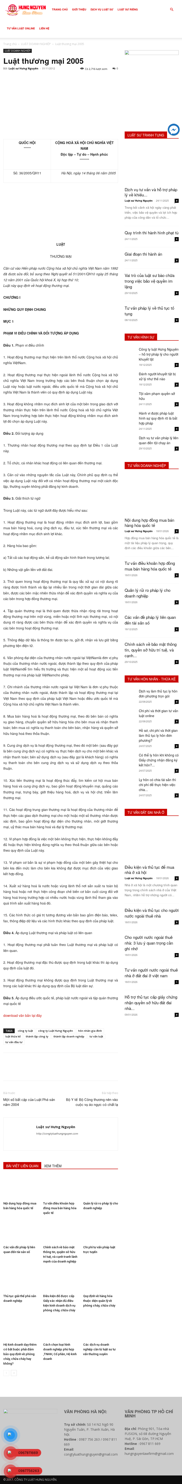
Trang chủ (10, 44)
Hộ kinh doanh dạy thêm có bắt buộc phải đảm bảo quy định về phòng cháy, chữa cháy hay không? (19, 1354)
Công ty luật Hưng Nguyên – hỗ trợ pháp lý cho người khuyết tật (159, 354)
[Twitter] (19, 79)
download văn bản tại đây (22, 1015)
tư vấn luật (96, 1036)
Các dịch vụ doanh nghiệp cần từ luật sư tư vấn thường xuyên (99, 1349)
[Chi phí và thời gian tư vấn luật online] (130, 714)
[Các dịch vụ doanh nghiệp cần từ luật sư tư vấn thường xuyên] (100, 1329)
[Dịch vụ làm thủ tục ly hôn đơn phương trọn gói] (130, 695)
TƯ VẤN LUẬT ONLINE (21, 28)
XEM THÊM (53, 1165)
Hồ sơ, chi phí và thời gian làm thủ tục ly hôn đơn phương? (158, 735)
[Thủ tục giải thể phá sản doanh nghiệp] (20, 1280)
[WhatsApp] (41, 79)
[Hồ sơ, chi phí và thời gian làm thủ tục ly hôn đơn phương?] (130, 734)
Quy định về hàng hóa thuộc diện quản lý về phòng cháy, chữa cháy (99, 1300)
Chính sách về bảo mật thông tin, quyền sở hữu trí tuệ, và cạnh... (151, 649)
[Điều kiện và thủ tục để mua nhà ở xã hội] (152, 841)
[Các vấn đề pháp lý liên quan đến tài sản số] (20, 1231)
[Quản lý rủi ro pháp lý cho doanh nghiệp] (100, 1187)
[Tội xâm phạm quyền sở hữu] (130, 397)
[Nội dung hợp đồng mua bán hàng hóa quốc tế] (20, 1187)
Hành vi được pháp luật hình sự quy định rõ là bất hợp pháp (158, 418)
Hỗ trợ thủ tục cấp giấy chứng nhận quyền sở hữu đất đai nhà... (151, 1002)
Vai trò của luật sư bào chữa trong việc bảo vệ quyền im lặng (149, 281)
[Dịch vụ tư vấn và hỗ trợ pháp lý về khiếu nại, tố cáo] (152, 164)
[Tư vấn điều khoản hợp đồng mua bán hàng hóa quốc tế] (60, 1187)
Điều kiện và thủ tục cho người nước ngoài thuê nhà (152, 913)
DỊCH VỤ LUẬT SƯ (102, 9)
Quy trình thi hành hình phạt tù (151, 232)
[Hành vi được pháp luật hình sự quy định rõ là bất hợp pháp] (130, 417)
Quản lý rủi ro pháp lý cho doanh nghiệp (147, 593)
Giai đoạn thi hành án (143, 254)
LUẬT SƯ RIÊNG (128, 9)
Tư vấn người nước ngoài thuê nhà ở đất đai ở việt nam (151, 972)
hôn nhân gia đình (90, 1030)
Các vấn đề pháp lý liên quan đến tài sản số (150, 620)
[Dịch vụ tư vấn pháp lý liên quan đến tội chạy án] (130, 441)
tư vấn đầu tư (14, 1042)
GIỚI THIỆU (79, 9)
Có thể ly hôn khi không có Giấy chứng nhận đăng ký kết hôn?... (159, 760)
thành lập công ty (37, 1036)
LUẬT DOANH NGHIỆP (36, 44)
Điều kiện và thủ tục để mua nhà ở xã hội (149, 869)
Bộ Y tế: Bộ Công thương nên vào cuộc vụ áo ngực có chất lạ (92, 1102)
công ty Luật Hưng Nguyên (55, 1030)
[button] (171, 9)
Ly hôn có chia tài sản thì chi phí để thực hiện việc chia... (157, 784)
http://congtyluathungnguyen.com (57, 1133)
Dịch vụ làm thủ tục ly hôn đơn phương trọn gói (158, 693)
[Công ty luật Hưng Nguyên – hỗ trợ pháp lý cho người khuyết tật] (130, 353)
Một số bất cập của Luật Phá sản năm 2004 (29, 1102)
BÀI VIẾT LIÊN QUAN (22, 1165)
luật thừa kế (13, 1036)
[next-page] (14, 1373)
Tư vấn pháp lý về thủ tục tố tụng (149, 311)
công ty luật (25, 1030)
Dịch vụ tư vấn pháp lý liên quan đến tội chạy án (158, 440)
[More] (52, 79)
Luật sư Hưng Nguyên (23, 68)
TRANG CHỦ (60, 9)
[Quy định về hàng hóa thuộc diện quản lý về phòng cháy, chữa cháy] (100, 1280)
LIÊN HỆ (44, 28)
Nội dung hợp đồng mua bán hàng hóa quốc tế (149, 522)
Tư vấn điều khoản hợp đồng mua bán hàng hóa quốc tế (59, 1208)
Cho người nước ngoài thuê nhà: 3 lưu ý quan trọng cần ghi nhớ (149, 942)
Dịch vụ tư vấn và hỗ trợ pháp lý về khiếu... (151, 192)
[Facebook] (8, 79)
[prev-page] (6, 1373)
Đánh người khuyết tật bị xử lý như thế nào (157, 376)
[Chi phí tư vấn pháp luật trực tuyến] (100, 1231)
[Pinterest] (30, 79)
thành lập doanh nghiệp (69, 1036)
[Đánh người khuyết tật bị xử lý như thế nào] (130, 377)
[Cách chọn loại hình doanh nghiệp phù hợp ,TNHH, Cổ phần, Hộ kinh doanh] (60, 1329)
